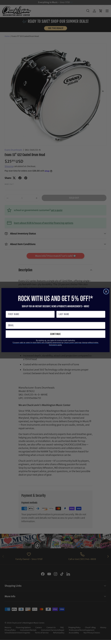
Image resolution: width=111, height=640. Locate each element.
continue (55, 334)
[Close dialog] (106, 291)
